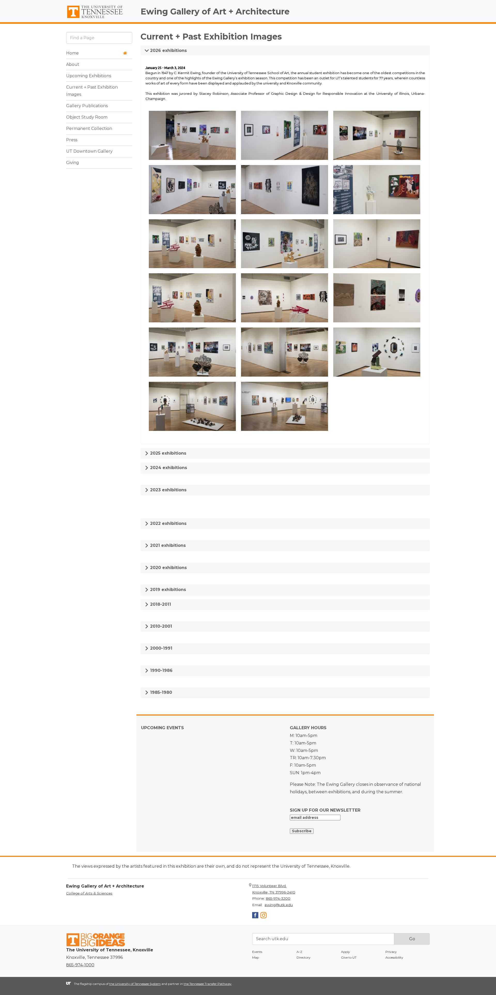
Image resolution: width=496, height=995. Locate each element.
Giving (72, 162)
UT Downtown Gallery (89, 151)
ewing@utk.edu (279, 905)
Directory (304, 957)
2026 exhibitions (168, 50)
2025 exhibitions (167, 453)
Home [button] (72, 53)
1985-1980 (160, 692)
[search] (99, 38)
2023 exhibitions (168, 489)
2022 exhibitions (168, 523)
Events (257, 952)
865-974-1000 (80, 964)
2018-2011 (160, 604)
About (72, 64)
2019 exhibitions (167, 589)
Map (255, 957)
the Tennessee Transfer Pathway (207, 984)
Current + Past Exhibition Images (92, 91)
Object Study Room (86, 117)
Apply (345, 952)
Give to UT (349, 957)
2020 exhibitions (168, 567)
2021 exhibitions (167, 545)
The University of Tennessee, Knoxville (99, 18)
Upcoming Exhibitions (88, 75)
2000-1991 (160, 648)
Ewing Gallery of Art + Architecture (215, 11)
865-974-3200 (278, 898)
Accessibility (394, 957)
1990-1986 (161, 670)
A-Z (299, 952)
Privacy (391, 952)
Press (71, 140)
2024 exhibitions (168, 467)
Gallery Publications (87, 106)
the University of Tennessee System (135, 984)
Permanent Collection (89, 128)
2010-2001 (160, 626)
